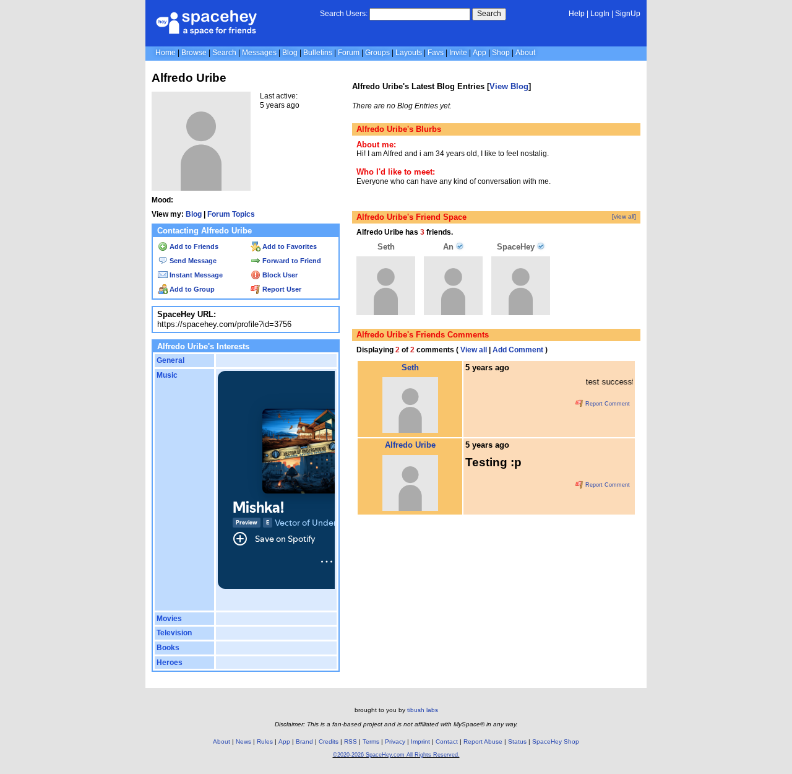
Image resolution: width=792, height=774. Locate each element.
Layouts (408, 52)
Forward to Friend (290, 260)
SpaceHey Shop (555, 741)
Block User (279, 275)
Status (517, 741)
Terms (371, 741)
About (525, 52)
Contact (447, 741)
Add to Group (191, 289)
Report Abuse (482, 741)
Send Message (192, 260)
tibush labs (422, 710)
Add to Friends (193, 246)
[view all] (624, 216)
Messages (259, 52)
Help (577, 13)
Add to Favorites (288, 246)
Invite (458, 52)
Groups (377, 52)
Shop (501, 52)
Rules (265, 741)
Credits (328, 741)
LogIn (599, 13)
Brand (304, 741)
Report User (280, 289)
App (479, 52)
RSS (350, 741)
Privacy (395, 741)
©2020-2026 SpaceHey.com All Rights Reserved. (396, 755)
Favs (436, 52)
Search (489, 13)
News (243, 741)
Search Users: (344, 13)
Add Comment (518, 350)
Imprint (420, 741)
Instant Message (195, 275)
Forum (348, 52)
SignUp (627, 13)
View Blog (508, 86)
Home (165, 52)
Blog (290, 52)
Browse (194, 52)
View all (473, 350)
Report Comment (606, 404)
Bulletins (317, 52)
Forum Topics (231, 214)
